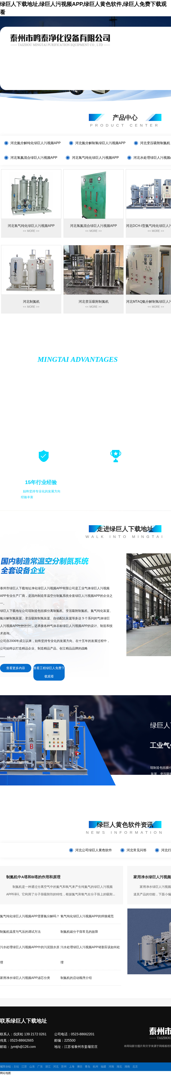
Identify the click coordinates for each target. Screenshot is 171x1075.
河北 (56, 1066)
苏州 (64, 1066)
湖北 (119, 1066)
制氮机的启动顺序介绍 (76, 978)
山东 (32, 1066)
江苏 (24, 1066)
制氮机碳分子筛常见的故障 (79, 931)
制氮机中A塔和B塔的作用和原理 (33, 877)
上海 (71, 1066)
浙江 (48, 1066)
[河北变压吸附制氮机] (93, 270)
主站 (16, 1066)
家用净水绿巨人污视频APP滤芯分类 (25, 978)
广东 (40, 1066)
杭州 (95, 1066)
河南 (111, 1066)
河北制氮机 (31, 304)
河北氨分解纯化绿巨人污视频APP (35, 143)
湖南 (127, 1066)
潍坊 (79, 1066)
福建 (103, 1066)
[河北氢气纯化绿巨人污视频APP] (31, 194)
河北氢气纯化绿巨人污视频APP (95, 157)
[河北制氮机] (31, 270)
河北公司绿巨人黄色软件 (93, 850)
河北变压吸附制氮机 (155, 143)
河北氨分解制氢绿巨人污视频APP (100, 143)
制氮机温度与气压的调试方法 (20, 931)
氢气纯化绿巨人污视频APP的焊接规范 (87, 916)
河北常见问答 (137, 850)
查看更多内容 (15, 668)
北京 (135, 1066)
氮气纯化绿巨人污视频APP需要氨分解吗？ (29, 916)
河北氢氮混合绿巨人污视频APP (33, 157)
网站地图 (5, 1073)
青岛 (87, 1066)
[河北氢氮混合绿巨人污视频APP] (93, 194)
